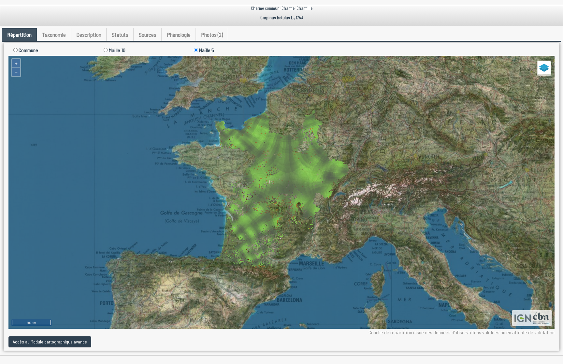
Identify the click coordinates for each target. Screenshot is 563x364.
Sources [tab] (147, 34)
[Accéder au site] (522, 317)
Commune (28, 50)
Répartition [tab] (19, 34)
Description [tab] (88, 34)
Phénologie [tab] (179, 34)
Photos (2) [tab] (212, 34)
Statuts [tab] (120, 34)
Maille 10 (116, 50)
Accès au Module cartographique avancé (50, 341)
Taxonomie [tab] (54, 34)
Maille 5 (206, 50)
